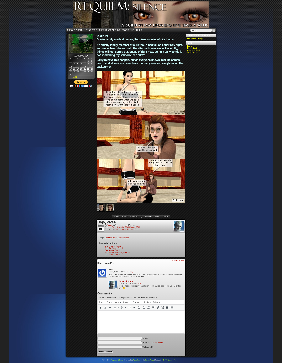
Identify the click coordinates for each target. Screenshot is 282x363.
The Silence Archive (109, 30)
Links (139, 30)
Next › (157, 216)
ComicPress (149, 360)
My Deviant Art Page (195, 39)
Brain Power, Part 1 (113, 246)
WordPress (137, 360)
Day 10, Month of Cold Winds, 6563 (126, 227)
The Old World (75, 30)
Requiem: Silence (145, 15)
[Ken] (102, 273)
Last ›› (165, 216)
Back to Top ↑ (173, 360)
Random (148, 216)
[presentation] (101, 302)
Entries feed (192, 48)
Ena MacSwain (120, 229)
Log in (189, 46)
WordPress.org (193, 52)
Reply (131, 272)
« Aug (74, 77)
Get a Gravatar (157, 343)
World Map (128, 30)
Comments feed (193, 50)
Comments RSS (178, 260)
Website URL (148, 347)
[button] (101, 307)
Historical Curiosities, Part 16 (117, 252)
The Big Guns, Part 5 (114, 248)
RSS (165, 360)
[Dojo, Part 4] (141, 202)
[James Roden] (113, 289)
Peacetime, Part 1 (112, 250)
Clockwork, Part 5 (112, 255)
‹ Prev (124, 216)
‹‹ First (116, 216)
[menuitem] (101, 302)
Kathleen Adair (133, 229)
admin (109, 225)
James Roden (126, 281)
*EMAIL (152, 343)
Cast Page (91, 30)
